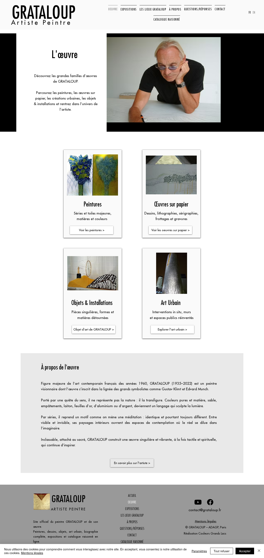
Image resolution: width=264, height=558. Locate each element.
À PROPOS (132, 522)
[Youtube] (198, 502)
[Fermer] (259, 551)
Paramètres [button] (199, 551)
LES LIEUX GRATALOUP (132, 515)
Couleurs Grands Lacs (212, 533)
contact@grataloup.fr (205, 510)
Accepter (245, 551)
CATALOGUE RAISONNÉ (132, 542)
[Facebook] (210, 502)
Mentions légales (205, 521)
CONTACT (132, 535)
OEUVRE (132, 502)
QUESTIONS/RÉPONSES (132, 528)
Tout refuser (222, 551)
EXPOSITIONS (132, 509)
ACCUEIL (132, 496)
